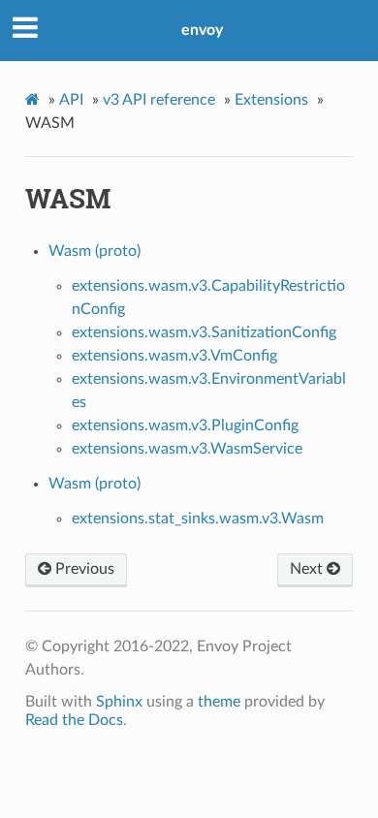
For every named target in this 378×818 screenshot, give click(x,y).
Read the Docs (74, 720)
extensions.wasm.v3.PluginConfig (185, 425)
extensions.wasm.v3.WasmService (187, 448)
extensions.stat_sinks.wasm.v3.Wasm (198, 518)
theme (219, 701)
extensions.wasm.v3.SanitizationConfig (204, 332)
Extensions (271, 100)
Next (308, 569)
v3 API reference (159, 100)
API (71, 100)
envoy (202, 30)
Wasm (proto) (94, 251)
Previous (82, 569)
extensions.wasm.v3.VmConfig (174, 355)
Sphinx (119, 701)
